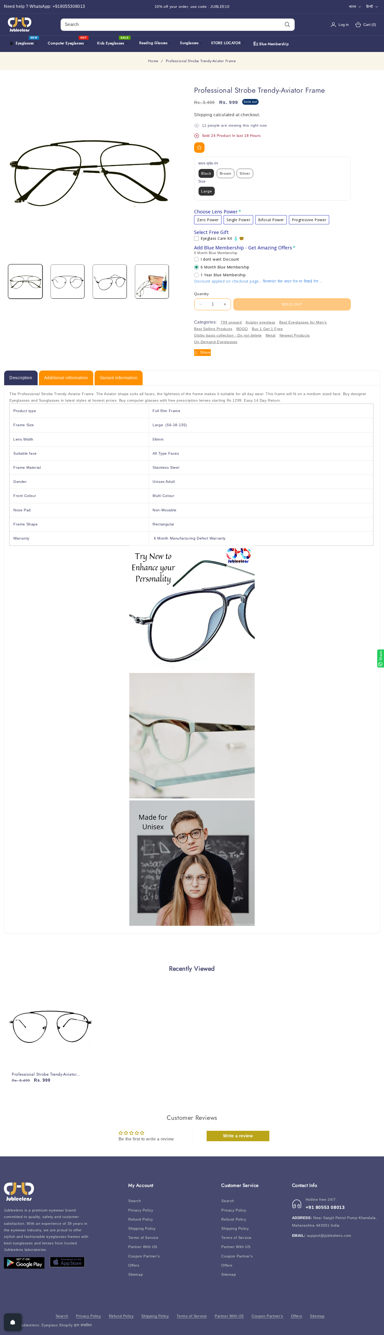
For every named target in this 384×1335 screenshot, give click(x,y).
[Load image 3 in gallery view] (109, 281)
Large (206, 191)
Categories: (205, 322)
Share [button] (205, 352)
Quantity (201, 294)
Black (206, 173)
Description (20, 378)
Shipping (203, 115)
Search (134, 1201)
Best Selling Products (213, 329)
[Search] (287, 25)
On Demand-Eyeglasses (215, 342)
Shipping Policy (142, 1228)
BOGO (242, 329)
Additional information (66, 378)
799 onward (231, 322)
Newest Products (295, 335)
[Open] (13, 1322)
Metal (271, 335)
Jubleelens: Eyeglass (39, 1325)
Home (153, 61)
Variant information (118, 378)
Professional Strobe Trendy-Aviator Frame (44, 1074)
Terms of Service (143, 1238)
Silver (245, 173)
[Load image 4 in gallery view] (152, 281)
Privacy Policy (140, 1210)
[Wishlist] (199, 147)
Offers (133, 1265)
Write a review (238, 1136)
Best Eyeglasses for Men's (303, 322)
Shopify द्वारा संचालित (75, 1325)
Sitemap (135, 1274)
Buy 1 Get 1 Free (267, 329)
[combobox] (177, 25)
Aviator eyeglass (260, 322)
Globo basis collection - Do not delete (228, 335)
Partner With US (142, 1247)
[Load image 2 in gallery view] (67, 281)
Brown (225, 173)
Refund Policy (140, 1219)
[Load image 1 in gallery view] (25, 281)
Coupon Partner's (144, 1256)
